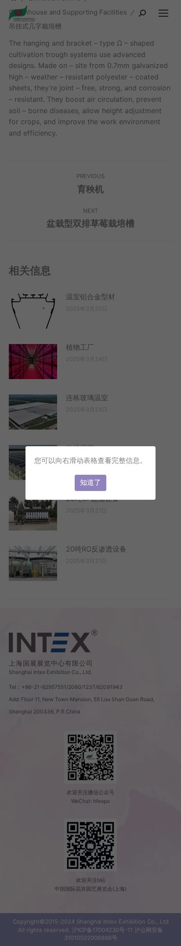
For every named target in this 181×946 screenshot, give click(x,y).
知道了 (90, 482)
